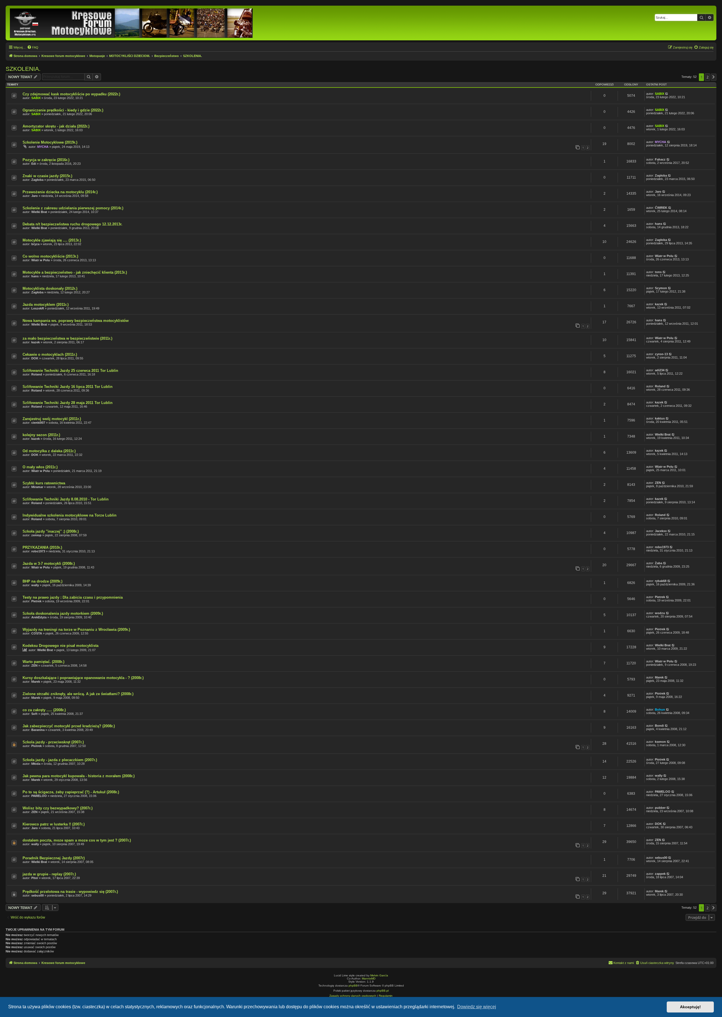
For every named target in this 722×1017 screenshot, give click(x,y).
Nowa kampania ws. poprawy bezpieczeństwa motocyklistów (76, 321)
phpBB (353, 985)
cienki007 (38, 422)
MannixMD (368, 978)
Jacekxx (661, 531)
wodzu (660, 613)
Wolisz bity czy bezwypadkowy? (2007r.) (58, 808)
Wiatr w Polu (40, 260)
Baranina (38, 730)
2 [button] (707, 77)
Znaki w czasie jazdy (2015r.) (47, 176)
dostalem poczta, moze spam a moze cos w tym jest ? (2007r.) (77, 840)
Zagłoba (37, 179)
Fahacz (660, 159)
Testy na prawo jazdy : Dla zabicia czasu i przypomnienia (73, 597)
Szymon (661, 288)
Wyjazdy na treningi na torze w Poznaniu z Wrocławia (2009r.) (76, 629)
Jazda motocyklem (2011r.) (46, 304)
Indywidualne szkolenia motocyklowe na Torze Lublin (69, 515)
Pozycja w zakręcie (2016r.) (46, 160)
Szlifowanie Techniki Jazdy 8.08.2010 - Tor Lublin (66, 499)
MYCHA (43, 146)
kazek (659, 304)
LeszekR (37, 308)
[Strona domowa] (131, 23)
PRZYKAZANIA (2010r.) (42, 547)
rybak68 (660, 581)
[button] (713, 77)
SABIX (36, 98)
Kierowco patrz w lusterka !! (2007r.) (54, 824)
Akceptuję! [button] (690, 1007)
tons (658, 272)
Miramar (37, 487)
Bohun (660, 709)
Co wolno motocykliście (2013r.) (50, 256)
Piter (34, 878)
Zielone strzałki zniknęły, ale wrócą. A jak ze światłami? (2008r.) (78, 694)
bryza (35, 244)
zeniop (36, 535)
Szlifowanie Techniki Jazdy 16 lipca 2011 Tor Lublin (68, 387)
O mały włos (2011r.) (40, 467)
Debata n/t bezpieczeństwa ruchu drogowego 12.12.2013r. (72, 224)
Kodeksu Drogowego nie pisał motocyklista (60, 645)
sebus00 (661, 857)
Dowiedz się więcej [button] (476, 1006)
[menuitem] (32, 47)
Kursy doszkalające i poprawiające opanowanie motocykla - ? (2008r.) (83, 678)
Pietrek (36, 601)
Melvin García (379, 975)
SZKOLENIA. (23, 68)
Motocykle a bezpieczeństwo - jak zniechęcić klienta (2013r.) (75, 272)
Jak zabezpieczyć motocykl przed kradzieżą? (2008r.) (69, 726)
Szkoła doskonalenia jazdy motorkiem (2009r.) (63, 613)
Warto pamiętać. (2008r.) (43, 662)
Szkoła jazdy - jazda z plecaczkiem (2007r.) (60, 760)
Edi (33, 163)
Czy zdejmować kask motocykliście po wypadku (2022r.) (71, 94)
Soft (34, 713)
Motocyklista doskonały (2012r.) (50, 288)
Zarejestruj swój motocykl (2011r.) (52, 419)
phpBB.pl (383, 990)
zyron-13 (661, 354)
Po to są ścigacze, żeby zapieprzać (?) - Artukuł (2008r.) (71, 792)
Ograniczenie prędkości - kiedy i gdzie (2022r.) (63, 110)
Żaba (658, 563)
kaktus (660, 418)
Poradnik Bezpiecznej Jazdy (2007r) (54, 858)
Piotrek (660, 629)
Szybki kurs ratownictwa (44, 483)
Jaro (34, 195)
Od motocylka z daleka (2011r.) (49, 451)
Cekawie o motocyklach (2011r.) (50, 354)
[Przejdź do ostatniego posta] (667, 93)
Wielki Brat (39, 212)
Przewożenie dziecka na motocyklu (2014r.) (60, 192)
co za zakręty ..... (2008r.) (44, 710)
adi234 (659, 370)
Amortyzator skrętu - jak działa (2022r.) (56, 126)
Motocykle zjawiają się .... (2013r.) (52, 240)
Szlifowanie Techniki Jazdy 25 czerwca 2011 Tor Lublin (70, 370)
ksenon (660, 741)
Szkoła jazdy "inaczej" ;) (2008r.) (51, 531)
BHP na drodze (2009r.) (42, 581)
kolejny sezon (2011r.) (41, 435)
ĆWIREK (661, 207)
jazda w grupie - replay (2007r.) (49, 874)
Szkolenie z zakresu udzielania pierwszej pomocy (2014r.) (73, 208)
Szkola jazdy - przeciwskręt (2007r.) (53, 742)
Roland (36, 374)
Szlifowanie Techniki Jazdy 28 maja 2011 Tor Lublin (68, 403)
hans (658, 223)
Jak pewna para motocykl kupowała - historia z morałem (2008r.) (79, 776)
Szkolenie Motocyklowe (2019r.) (50, 142)
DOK (34, 358)
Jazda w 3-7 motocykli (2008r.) (49, 563)
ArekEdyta (39, 617)
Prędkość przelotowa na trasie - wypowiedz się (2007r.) (70, 891)
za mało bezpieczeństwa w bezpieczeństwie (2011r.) (67, 338)
